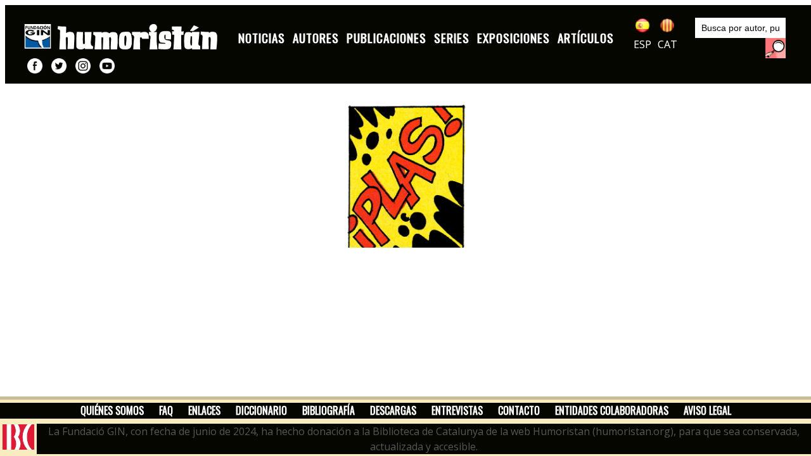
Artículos (586, 37)
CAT (667, 44)
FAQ (166, 410)
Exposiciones (513, 37)
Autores (316, 37)
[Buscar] (775, 48)
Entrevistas (457, 410)
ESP (642, 44)
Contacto (519, 410)
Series (451, 37)
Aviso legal (707, 410)
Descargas (393, 410)
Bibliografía (328, 410)
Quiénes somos (112, 410)
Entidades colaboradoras (611, 410)
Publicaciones (386, 37)
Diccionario (261, 410)
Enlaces (204, 410)
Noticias (261, 37)
